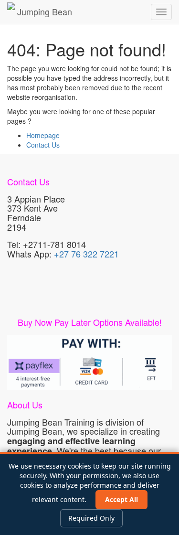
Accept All (121, 499)
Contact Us (43, 145)
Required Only (91, 518)
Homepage (43, 135)
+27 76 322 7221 (86, 253)
